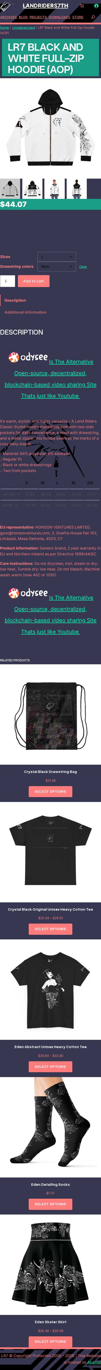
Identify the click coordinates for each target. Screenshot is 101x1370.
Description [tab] (15, 300)
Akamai (94, 1362)
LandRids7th (45, 5)
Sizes (5, 256)
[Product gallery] (50, 128)
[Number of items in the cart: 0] (82, 5)
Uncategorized (23, 27)
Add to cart (33, 281)
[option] (32, 189)
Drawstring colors (17, 266)
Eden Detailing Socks (50, 1184)
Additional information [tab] (25, 312)
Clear (83, 267)
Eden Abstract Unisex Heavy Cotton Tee (50, 1047)
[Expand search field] (93, 16)
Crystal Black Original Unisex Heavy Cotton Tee (50, 909)
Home (4, 27)
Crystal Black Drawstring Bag (50, 771)
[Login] (96, 5)
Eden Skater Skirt (50, 1322)
